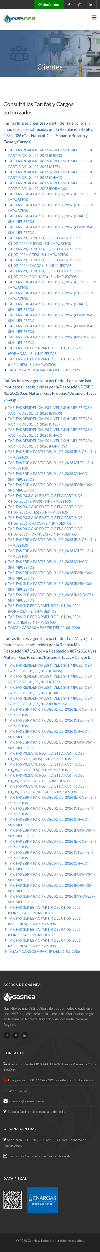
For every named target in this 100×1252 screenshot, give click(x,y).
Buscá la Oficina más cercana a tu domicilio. (36, 1111)
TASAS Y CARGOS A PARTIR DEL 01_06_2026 (44, 627)
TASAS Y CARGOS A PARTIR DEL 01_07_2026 (44, 370)
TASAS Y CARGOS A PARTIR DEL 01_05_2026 (44, 951)
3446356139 (18, 1091)
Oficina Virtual (49, 4)
